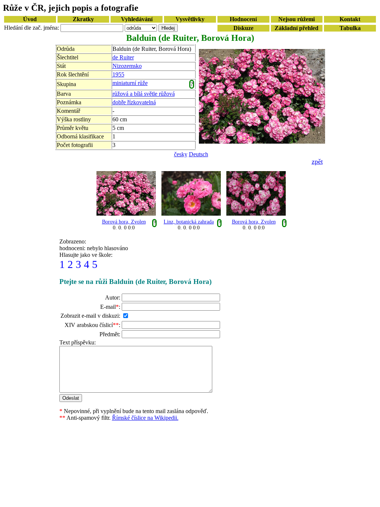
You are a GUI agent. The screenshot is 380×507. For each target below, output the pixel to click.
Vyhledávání (137, 19)
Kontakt (350, 19)
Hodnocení (243, 19)
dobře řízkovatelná (134, 102)
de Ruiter (123, 57)
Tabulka (350, 28)
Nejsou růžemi (296, 19)
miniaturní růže (130, 83)
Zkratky (83, 19)
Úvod (30, 19)
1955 (118, 74)
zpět (317, 161)
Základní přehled (296, 28)
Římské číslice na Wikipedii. (145, 418)
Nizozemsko (127, 66)
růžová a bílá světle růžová (143, 94)
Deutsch (198, 154)
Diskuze (243, 28)
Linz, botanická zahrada (189, 222)
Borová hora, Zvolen (124, 222)
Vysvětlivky (190, 19)
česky (180, 154)
